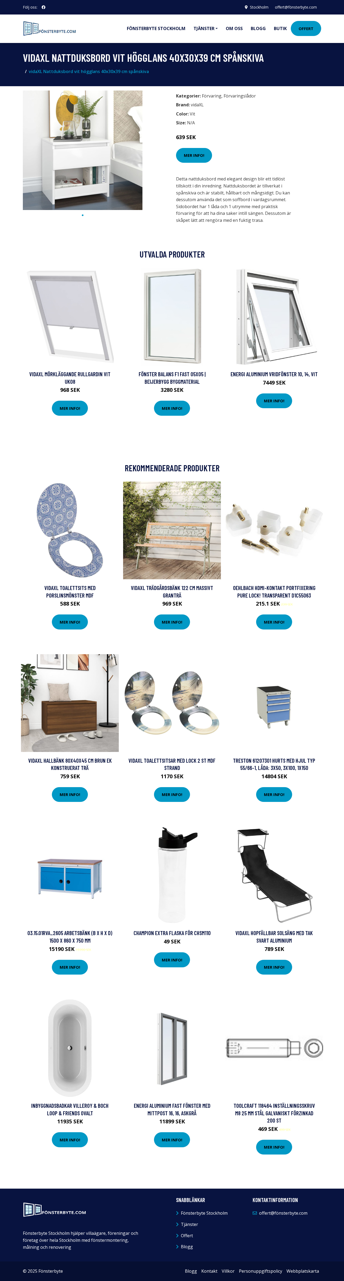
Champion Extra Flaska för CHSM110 (172, 932)
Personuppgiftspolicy (260, 1271)
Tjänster (189, 1224)
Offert (306, 28)
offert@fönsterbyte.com (296, 7)
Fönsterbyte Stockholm (156, 28)
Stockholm (259, 7)
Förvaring (211, 96)
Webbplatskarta (302, 1271)
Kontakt (209, 1271)
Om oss (234, 28)
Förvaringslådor (240, 96)
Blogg (258, 28)
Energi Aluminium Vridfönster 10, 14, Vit (274, 374)
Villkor (228, 1271)
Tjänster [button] (204, 28)
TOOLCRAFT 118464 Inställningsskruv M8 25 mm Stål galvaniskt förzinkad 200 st (274, 1113)
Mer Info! (194, 155)
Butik (280, 28)
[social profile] (44, 7)
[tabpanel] (82, 150)
